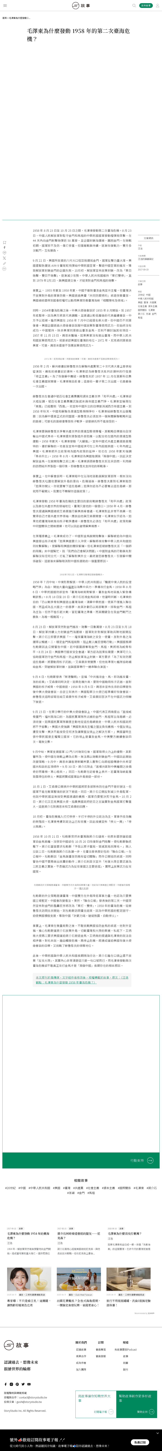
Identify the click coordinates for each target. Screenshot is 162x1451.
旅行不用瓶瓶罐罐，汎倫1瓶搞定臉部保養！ (128, 1303)
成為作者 (81, 1363)
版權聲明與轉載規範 (15, 1393)
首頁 (4, 17)
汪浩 (140, 248)
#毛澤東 (139, 1188)
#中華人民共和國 (39, 1188)
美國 (140, 302)
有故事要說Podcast (126, 1349)
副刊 (125, 1369)
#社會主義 (92, 1188)
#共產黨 (78, 1188)
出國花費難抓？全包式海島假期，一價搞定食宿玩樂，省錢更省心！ (79, 1303)
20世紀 (141, 294)
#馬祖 (91, 1193)
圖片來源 (83, 888)
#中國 (22, 1188)
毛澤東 (151, 310)
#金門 (81, 1193)
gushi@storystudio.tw (29, 1402)
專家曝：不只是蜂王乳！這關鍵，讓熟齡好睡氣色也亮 (29, 1303)
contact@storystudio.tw (33, 1397)
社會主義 (142, 306)
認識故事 (81, 1349)
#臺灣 (66, 1188)
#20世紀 (10, 1188)
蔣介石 (141, 313)
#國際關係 (124, 1188)
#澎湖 (71, 1193)
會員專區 (101, 1349)
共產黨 (153, 302)
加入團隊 (81, 1369)
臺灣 (146, 302)
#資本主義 (108, 1188)
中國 (148, 294)
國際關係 (142, 310)
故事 (140, 284)
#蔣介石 (152, 1188)
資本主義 (152, 306)
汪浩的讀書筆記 (145, 259)
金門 (154, 313)
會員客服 (101, 1356)
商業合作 (81, 1356)
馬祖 (140, 317)
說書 (125, 1363)
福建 (71, 587)
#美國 (56, 1188)
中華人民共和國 (145, 298)
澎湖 (148, 313)
